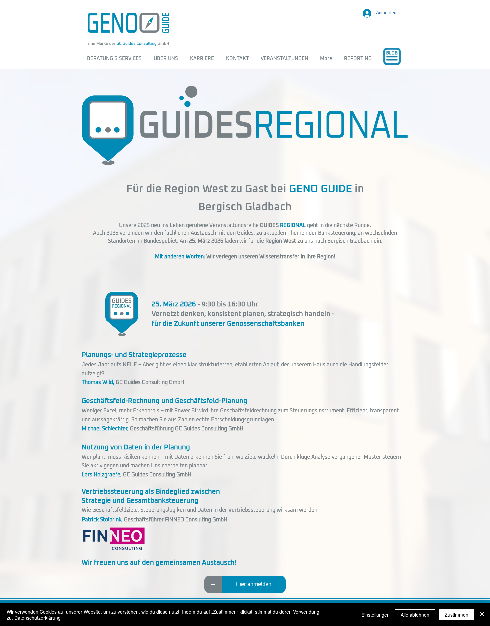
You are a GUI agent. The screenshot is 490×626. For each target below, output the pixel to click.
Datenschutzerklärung (37, 617)
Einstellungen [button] (375, 614)
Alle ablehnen (415, 614)
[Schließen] (482, 615)
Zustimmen (456, 614)
